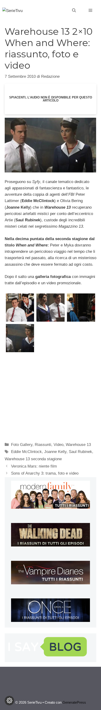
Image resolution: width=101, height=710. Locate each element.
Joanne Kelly (55, 451)
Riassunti (43, 444)
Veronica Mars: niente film (34, 466)
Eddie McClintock (26, 451)
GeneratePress (74, 702)
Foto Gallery (21, 444)
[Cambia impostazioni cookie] (9, 700)
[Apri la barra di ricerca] (74, 10)
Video (58, 444)
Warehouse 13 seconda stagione (33, 459)
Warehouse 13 (78, 444)
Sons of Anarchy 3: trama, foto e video (44, 473)
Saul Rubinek (80, 451)
